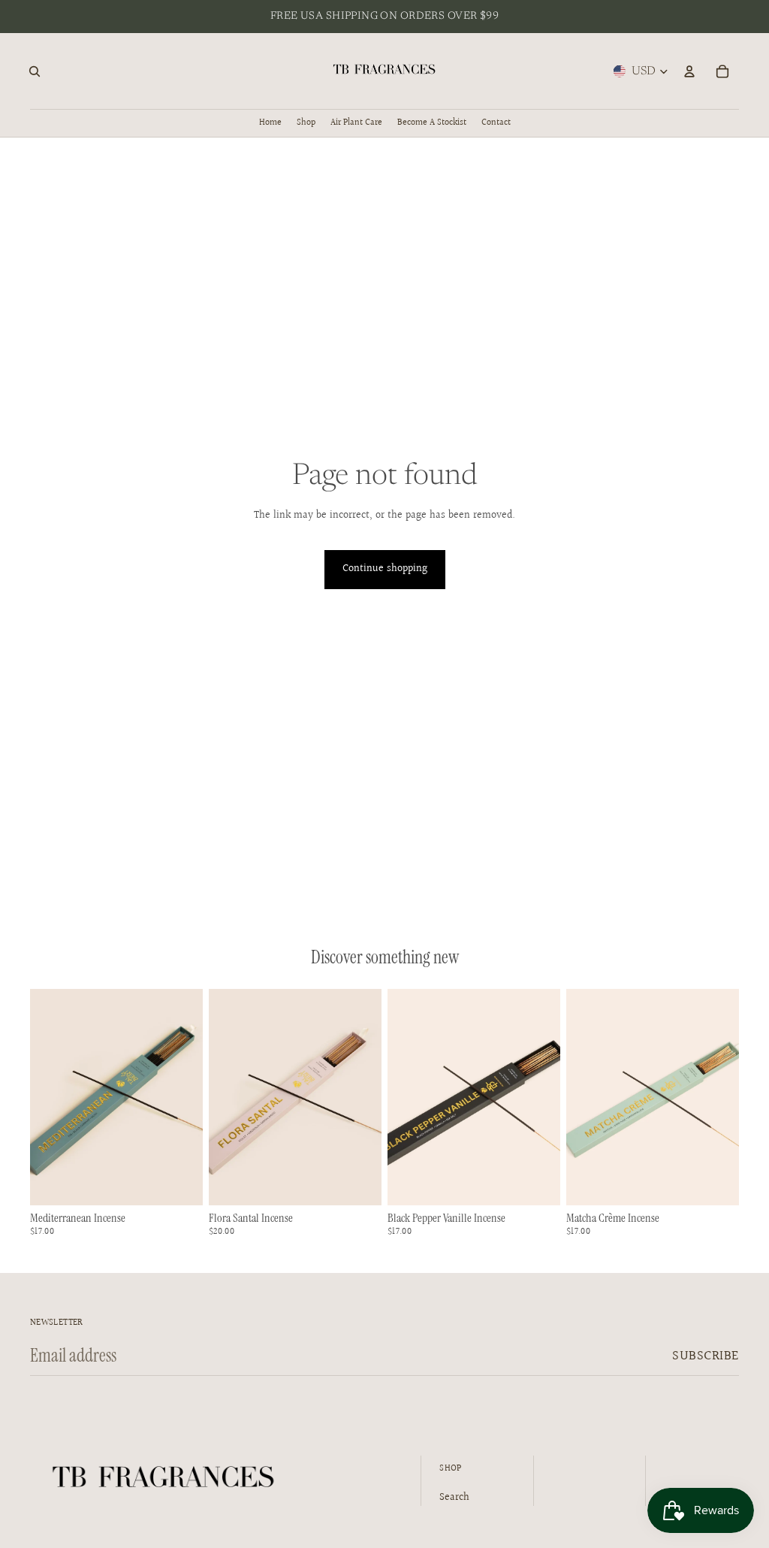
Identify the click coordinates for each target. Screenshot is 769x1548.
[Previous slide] (220, 1097)
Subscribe (705, 1356)
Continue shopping (384, 569)
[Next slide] (369, 1097)
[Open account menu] (689, 71)
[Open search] (34, 71)
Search (454, 1497)
